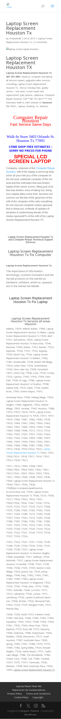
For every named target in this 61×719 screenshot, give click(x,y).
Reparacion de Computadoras (28, 689)
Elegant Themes (29, 710)
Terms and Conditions (38, 693)
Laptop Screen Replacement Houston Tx (30, 237)
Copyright (38, 697)
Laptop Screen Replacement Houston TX (22, 62)
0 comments (40, 42)
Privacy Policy (14, 693)
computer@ (15, 38)
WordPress (30, 714)
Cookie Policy (21, 697)
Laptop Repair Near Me (28, 686)
